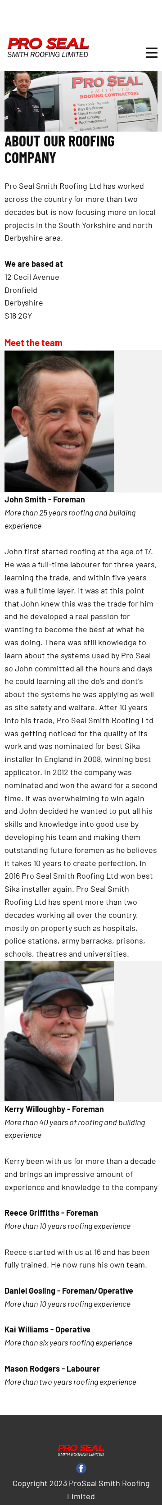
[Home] (47, 48)
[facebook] (81, 1468)
